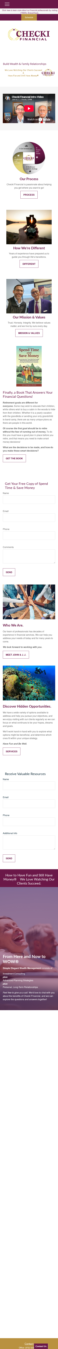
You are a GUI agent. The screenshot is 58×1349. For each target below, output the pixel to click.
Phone (6, 529)
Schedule (29, 17)
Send (9, 572)
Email (6, 511)
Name (6, 493)
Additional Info (10, 833)
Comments (8, 547)
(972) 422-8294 (32, 1347)
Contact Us (40, 1346)
